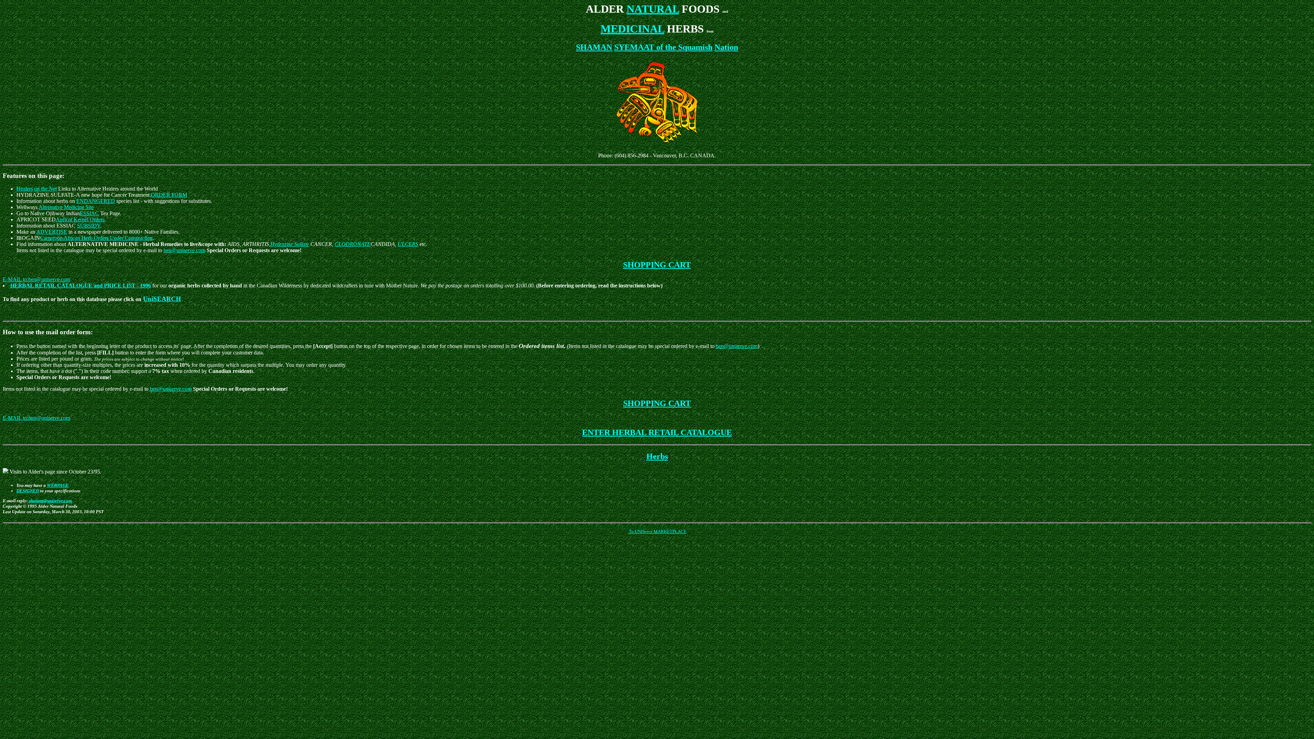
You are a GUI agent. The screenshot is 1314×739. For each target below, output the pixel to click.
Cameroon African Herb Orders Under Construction (96, 238)
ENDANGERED (95, 201)
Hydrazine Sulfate (289, 244)
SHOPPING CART (657, 264)
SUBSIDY (88, 226)
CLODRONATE (353, 244)
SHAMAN (594, 47)
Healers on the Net (36, 189)
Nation (726, 47)
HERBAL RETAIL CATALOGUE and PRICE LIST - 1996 (80, 285)
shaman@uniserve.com (50, 500)
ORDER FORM (169, 195)
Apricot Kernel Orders (80, 219)
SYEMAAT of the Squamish (663, 47)
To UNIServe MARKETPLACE (657, 531)
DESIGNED (27, 490)
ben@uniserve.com (184, 250)
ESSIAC (89, 213)
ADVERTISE (51, 232)
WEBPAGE (58, 485)
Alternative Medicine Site (66, 207)
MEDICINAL (632, 29)
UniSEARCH (162, 298)
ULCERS (408, 244)
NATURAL (653, 9)
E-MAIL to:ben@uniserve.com (36, 279)
